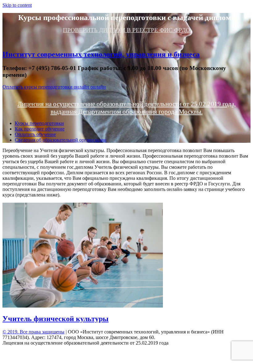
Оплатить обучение (35, 134)
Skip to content (17, 5)
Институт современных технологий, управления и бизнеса (101, 54)
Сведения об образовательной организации (60, 140)
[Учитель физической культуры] (82, 305)
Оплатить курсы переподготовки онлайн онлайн (54, 86)
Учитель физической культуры (55, 319)
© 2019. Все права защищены (33, 331)
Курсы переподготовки (39, 123)
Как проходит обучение (39, 128)
